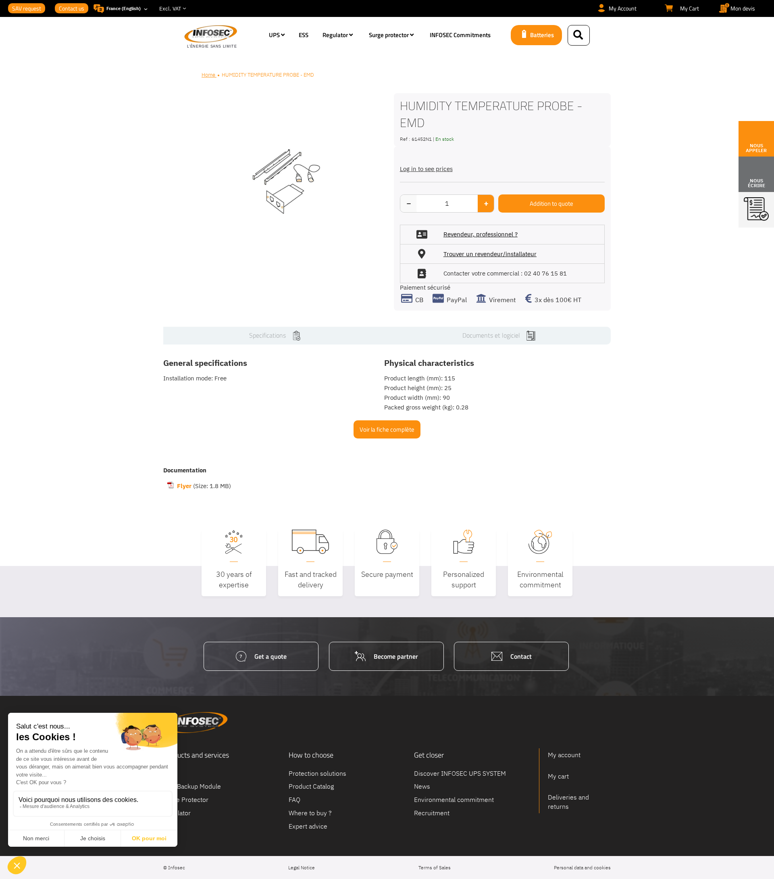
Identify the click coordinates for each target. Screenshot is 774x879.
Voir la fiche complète (387, 429)
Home (209, 74)
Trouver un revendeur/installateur (490, 254)
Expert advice (308, 826)
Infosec (195, 722)
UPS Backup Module (192, 786)
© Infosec (174, 867)
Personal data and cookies (582, 867)
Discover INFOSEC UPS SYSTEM (460, 773)
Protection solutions (317, 773)
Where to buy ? (310, 813)
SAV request (26, 8)
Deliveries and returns (568, 801)
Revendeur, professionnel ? (480, 234)
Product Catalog (311, 786)
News (422, 786)
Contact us (71, 8)
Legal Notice (301, 867)
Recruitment (431, 813)
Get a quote (270, 656)
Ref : (405, 139)
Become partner (396, 656)
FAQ (294, 799)
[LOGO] (222, 37)
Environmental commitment (454, 799)
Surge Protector (185, 799)
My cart (558, 776)
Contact (521, 656)
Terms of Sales (434, 867)
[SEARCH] (579, 35)
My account (564, 755)
